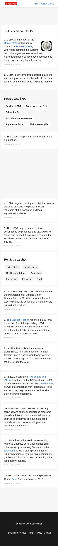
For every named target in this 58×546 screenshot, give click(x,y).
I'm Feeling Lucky (44, 3)
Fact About (19, 118)
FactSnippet (12, 533)
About (23, 533)
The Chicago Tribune (16, 273)
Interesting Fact (36, 106)
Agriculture (36, 273)
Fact (13, 112)
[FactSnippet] (11, 4)
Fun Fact (13, 106)
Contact (47, 533)
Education (27, 279)
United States (11, 43)
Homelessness (24, 46)
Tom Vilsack (12, 279)
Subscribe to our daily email (29, 524)
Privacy (38, 533)
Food (39, 279)
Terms (30, 533)
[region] (29, 16)
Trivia (14, 124)
